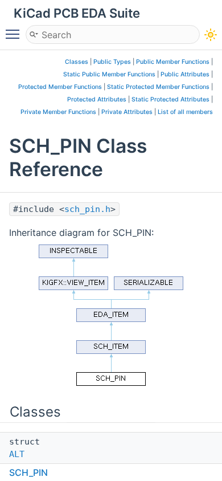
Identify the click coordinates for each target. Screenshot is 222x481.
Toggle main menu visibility (15, 33)
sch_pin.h (87, 209)
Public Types (112, 62)
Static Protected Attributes (170, 99)
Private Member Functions (58, 112)
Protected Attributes (96, 99)
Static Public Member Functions (109, 74)
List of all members (185, 112)
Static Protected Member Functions (158, 87)
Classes (76, 62)
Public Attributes (185, 74)
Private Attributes (127, 112)
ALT (16, 454)
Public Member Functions (172, 62)
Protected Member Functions (60, 87)
